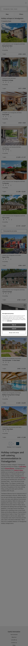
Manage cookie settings (14, 332)
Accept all (14, 328)
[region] (14, 323)
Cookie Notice (9, 320)
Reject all (14, 324)
